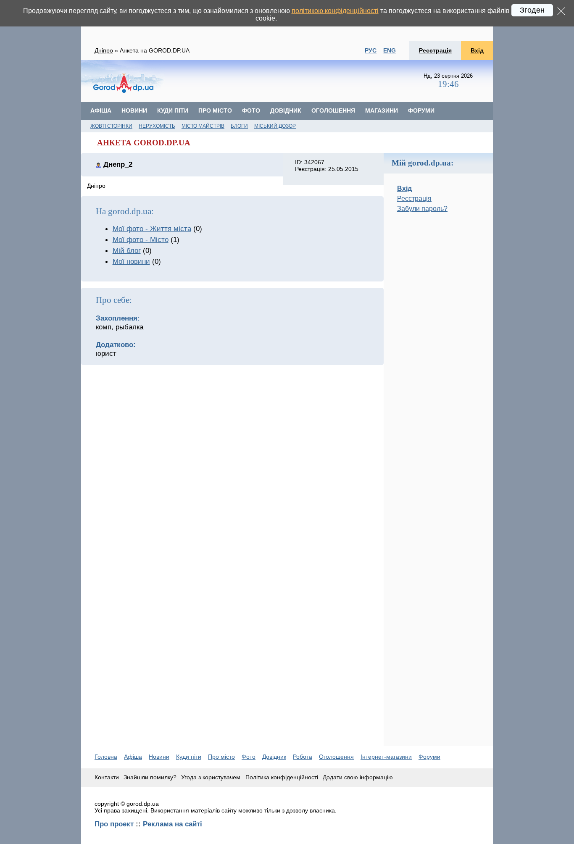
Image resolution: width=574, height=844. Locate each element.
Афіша (100, 110)
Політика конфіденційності (281, 777)
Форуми (421, 110)
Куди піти (172, 110)
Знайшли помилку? (150, 777)
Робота (302, 756)
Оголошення (333, 110)
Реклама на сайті (172, 824)
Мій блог (127, 250)
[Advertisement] (438, 360)
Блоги (239, 126)
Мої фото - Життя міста (152, 228)
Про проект (114, 824)
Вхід (477, 50)
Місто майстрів (203, 126)
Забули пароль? (422, 208)
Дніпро (104, 50)
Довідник (285, 110)
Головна (106, 756)
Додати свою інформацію (358, 777)
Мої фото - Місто (141, 239)
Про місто (215, 110)
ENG (389, 50)
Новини (134, 110)
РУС (371, 50)
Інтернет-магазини (386, 756)
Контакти (107, 777)
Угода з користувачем (210, 777)
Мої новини (131, 261)
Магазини (381, 110)
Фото (251, 110)
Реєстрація (435, 50)
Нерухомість (157, 126)
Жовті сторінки (111, 126)
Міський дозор (275, 126)
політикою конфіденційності (335, 10)
